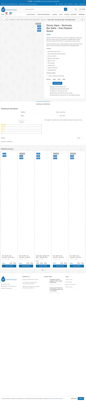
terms (61, 398)
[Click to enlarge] (3, 21)
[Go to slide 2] (43, 270)
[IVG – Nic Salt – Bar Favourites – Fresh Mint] (26, 203)
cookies (56, 398)
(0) (8, 259)
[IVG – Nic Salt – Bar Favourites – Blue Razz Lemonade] (60, 203)
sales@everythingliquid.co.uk (10, 286)
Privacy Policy (69, 279)
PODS (18, 19)
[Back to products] (82, 20)
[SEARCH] (65, 9)
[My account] (76, 9)
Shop (6, 19)
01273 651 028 (6, 284)
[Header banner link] (43, 1)
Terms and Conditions (71, 284)
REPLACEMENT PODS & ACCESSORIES (30, 19)
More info (73, 398)
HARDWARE (12, 19)
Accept (81, 398)
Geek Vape (43, 19)
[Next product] (84, 20)
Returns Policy (69, 287)
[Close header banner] (84, 1)
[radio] (54, 79)
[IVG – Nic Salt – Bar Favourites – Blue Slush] (77, 203)
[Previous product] (81, 20)
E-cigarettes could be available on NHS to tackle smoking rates (55, 281)
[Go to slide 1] (42, 270)
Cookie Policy (69, 282)
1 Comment (57, 284)
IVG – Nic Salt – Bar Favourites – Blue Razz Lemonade (58, 257)
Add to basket (57, 83)
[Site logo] (9, 9)
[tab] (43, 103)
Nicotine (48, 79)
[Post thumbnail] (46, 282)
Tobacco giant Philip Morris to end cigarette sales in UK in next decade (56, 289)
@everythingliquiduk (7, 288)
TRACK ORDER (82, 4)
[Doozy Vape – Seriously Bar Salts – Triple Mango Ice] (43, 203)
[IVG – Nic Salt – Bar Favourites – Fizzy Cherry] (9, 203)
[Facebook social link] (56, 4)
